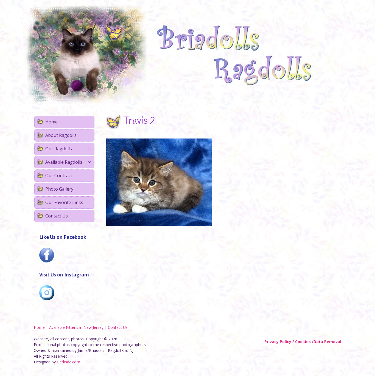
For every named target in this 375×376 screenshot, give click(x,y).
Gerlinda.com (68, 361)
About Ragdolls (61, 135)
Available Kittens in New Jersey (76, 327)
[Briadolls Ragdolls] (174, 54)
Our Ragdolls (58, 149)
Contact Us (56, 216)
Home (51, 122)
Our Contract (58, 176)
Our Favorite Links (64, 202)
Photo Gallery (59, 189)
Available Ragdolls (63, 162)
